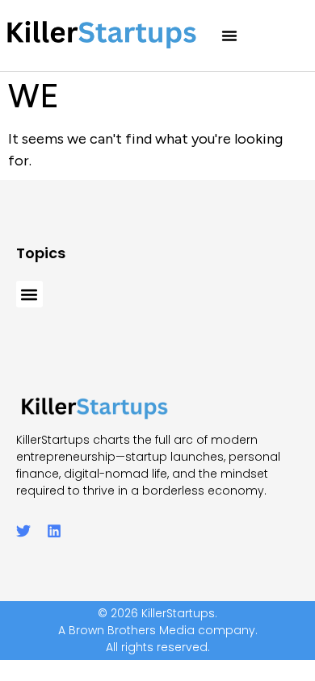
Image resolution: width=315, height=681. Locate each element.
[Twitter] (23, 531)
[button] (229, 35)
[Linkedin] (54, 531)
